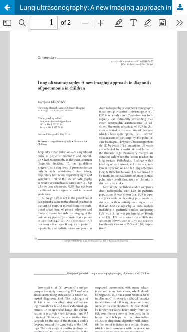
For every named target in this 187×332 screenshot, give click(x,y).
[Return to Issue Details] (7, 7)
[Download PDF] (179, 7)
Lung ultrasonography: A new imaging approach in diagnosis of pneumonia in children (103, 7)
